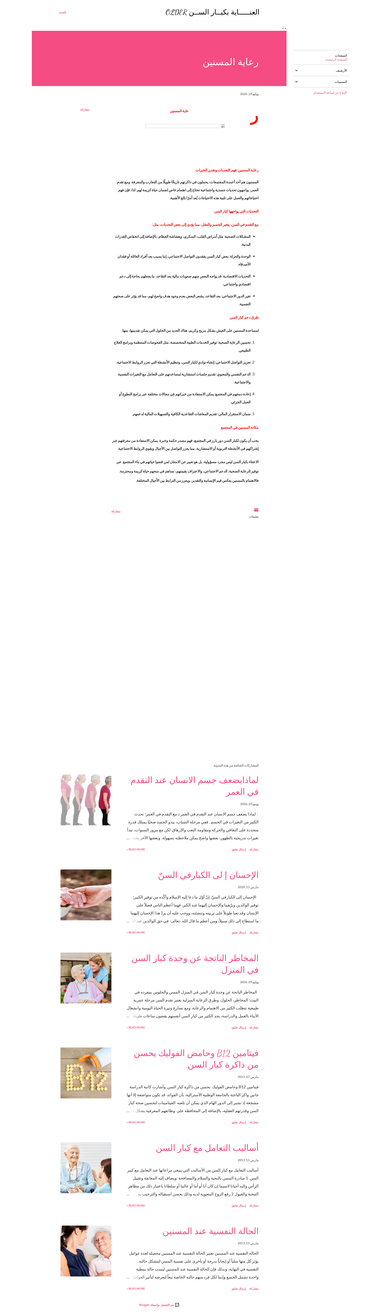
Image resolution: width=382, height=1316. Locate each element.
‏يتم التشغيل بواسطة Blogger (157, 1305)
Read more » (136, 849)
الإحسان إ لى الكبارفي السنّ (208, 875)
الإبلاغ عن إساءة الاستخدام (330, 92)
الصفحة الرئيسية (336, 59)
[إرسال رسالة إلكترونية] (256, 511)
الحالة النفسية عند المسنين (211, 1231)
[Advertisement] (247, 681)
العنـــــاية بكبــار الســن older (212, 12)
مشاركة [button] (85, 109)
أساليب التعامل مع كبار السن (207, 1148)
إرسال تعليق (239, 849)
